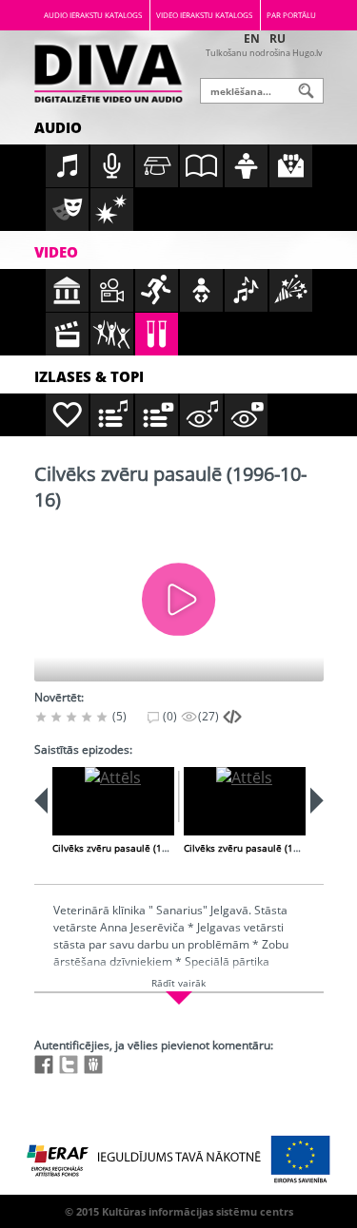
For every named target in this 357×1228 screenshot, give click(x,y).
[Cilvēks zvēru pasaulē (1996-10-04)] (113, 801)
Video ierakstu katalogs (204, 15)
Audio (58, 127)
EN (252, 38)
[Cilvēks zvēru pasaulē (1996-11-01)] (245, 801)
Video (56, 251)
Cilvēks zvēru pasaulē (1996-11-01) (263, 847)
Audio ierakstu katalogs (93, 15)
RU (277, 38)
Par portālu (291, 15)
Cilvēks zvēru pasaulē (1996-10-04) (131, 847)
